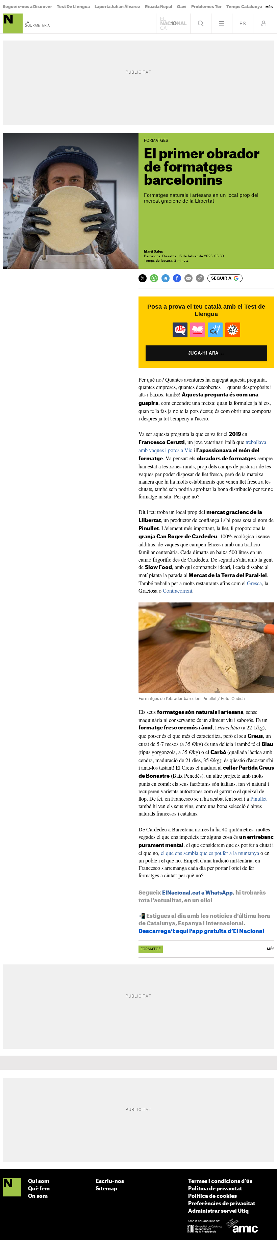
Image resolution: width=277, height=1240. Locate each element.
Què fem (39, 1188)
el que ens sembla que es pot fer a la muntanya (210, 852)
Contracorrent (177, 590)
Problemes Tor (206, 7)
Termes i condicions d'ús (220, 1181)
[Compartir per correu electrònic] (188, 278)
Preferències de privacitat (221, 1203)
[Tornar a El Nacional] (173, 23)
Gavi (181, 7)
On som (38, 1196)
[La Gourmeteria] (13, 23)
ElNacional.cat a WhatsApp (197, 893)
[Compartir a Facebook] (177, 278)
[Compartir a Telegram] (165, 278)
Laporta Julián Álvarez (117, 7)
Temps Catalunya (244, 7)
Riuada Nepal (158, 7)
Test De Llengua (73, 7)
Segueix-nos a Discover (27, 7)
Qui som (38, 1181)
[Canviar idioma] (242, 23)
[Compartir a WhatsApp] (154, 278)
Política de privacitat (215, 1188)
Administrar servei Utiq (218, 1211)
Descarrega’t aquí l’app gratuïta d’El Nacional (201, 931)
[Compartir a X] (142, 278)
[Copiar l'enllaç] (200, 278)
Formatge (151, 949)
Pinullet (258, 798)
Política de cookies (212, 1196)
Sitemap (106, 1188)
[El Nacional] (12, 1187)
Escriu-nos (110, 1181)
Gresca (254, 583)
